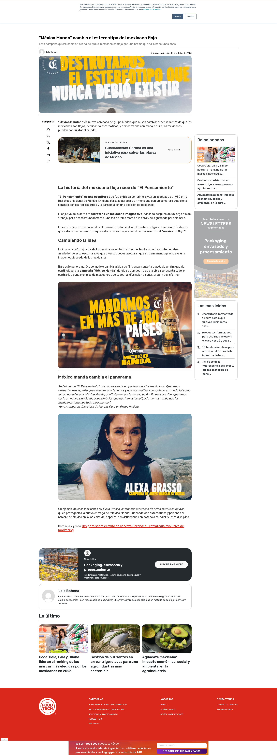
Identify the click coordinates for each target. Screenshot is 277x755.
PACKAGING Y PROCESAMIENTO (103, 714)
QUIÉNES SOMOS (168, 709)
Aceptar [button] (178, 16)
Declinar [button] (190, 16)
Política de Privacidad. (152, 9)
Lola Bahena (52, 52)
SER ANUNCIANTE (225, 709)
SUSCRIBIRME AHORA (171, 564)
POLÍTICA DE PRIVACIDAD (172, 714)
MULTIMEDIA (94, 724)
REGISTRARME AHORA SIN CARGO (182, 751)
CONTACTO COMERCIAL (227, 704)
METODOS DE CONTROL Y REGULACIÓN (106, 709)
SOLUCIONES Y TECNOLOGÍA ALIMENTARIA (108, 704)
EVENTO (164, 704)
